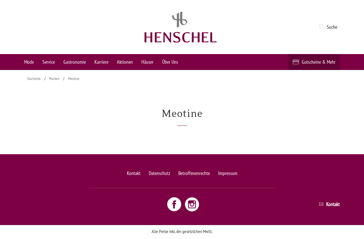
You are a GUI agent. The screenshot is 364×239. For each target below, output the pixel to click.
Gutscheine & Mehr (319, 62)
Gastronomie (74, 62)
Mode (29, 62)
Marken (54, 78)
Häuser (147, 62)
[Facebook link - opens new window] (175, 204)
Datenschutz (159, 173)
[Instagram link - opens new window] (192, 204)
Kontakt (133, 173)
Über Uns (170, 62)
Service (48, 62)
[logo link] (180, 27)
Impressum (227, 173)
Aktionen (125, 62)
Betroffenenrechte (194, 173)
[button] (329, 27)
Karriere (101, 62)
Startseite (34, 78)
